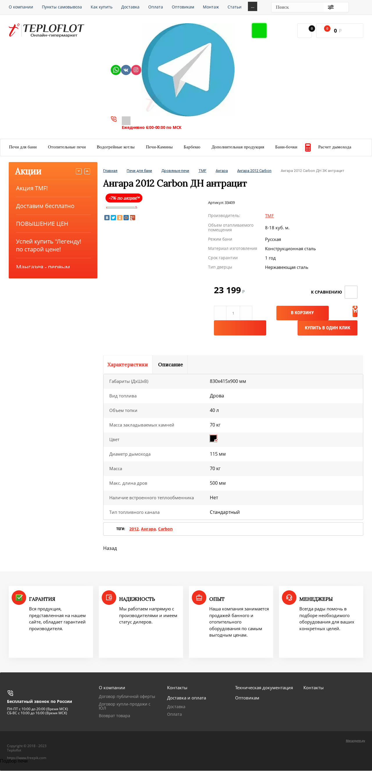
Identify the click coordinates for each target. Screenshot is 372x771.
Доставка (176, 706)
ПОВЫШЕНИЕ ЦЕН (42, 224)
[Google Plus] (132, 217)
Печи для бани (139, 170)
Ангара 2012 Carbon (254, 170)
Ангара (222, 170)
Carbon (165, 529)
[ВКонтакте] (107, 217)
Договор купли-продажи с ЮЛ (125, 706)
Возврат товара (114, 715)
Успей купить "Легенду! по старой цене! (48, 245)
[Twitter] (113, 217)
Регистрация (358, 7)
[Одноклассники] (119, 217)
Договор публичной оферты (127, 696)
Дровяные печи (175, 170)
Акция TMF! (32, 188)
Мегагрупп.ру (355, 740)
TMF (202, 170)
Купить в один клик (327, 328)
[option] (122, 207)
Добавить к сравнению (351, 292)
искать (341, 7)
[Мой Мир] (126, 217)
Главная (110, 170)
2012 (134, 529)
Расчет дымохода (334, 147)
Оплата (174, 714)
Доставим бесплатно (45, 206)
